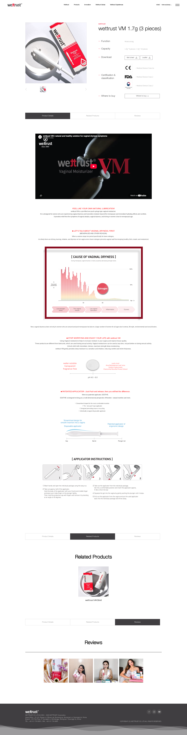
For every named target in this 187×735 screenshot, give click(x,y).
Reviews (137, 116)
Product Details (47, 116)
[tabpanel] (93, 584)
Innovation (87, 4)
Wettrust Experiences (116, 4)
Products (76, 4)
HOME (158, 4)
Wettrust (66, 4)
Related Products (92, 116)
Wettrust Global (100, 4)
